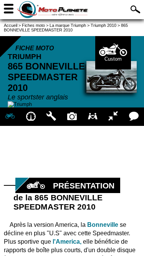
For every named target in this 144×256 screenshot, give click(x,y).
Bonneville (102, 224)
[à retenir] (31, 116)
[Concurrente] (113, 116)
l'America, (67, 241)
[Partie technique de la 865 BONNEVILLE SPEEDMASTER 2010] (51, 116)
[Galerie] (72, 116)
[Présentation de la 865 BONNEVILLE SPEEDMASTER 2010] (10, 116)
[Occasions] (92, 116)
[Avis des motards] (133, 116)
